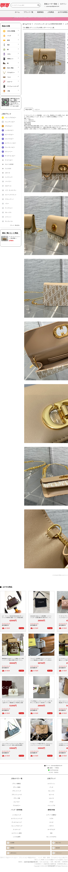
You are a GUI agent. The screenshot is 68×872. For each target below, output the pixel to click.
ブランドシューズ (17, 794)
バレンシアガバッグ (16, 826)
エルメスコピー (9, 138)
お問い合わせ (13, 852)
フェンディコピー (10, 121)
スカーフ (9, 81)
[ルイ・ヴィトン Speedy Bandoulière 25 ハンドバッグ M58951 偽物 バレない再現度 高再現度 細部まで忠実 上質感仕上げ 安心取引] (13, 602)
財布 (8, 40)
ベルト (9, 77)
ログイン (63, 4)
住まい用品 (10, 68)
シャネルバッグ (16, 815)
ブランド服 (17, 798)
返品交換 (58, 847)
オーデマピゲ (51, 829)
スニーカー (17, 802)
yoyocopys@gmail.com (52, 6)
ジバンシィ (8, 217)
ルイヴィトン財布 (17, 833)
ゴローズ (7, 172)
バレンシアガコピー (10, 117)
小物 (8, 91)
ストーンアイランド (10, 194)
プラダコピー (8, 126)
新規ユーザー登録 (50, 4)
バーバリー (8, 181)
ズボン (9, 54)
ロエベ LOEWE (9, 164)
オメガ (51, 822)
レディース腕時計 (51, 815)
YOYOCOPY (51, 866)
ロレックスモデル (51, 836)
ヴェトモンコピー (10, 147)
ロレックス (8, 212)
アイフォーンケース (12, 86)
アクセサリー (11, 72)
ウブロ (51, 818)
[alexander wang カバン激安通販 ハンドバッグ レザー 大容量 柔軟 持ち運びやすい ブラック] (41, 602)
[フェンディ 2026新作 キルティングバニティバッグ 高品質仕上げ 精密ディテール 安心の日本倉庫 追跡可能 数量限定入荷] (41, 645)
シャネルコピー (9, 130)
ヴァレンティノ (9, 199)
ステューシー (8, 151)
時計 (8, 45)
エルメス (51, 798)
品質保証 (12, 847)
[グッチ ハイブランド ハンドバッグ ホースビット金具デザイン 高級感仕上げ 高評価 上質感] (13, 687)
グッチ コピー (9, 160)
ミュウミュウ (8, 177)
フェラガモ (8, 168)
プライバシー (59, 852)
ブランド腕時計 (16, 783)
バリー (7, 203)
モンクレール (9, 221)
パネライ (51, 826)
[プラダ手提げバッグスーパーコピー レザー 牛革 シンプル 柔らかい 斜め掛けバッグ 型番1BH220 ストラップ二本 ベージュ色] (41, 687)
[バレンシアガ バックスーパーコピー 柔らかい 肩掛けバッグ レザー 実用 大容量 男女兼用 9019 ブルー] (13, 730)
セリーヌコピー (9, 134)
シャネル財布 (16, 836)
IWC (51, 833)
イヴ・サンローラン (10, 190)
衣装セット (10, 58)
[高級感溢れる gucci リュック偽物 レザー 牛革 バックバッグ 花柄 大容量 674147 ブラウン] (13, 645)
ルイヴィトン (51, 783)
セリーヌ (51, 794)
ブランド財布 (16, 787)
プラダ (51, 802)
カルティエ (8, 186)
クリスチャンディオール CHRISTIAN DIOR (48, 24)
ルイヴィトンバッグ (16, 818)
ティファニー (9, 208)
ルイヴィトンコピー (10, 143)
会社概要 (12, 842)
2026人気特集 (11, 31)
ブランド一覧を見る (14, 225)
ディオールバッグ (17, 822)
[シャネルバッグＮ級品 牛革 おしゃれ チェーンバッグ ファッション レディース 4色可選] (41, 730)
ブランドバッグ (16, 791)
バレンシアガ (51, 805)
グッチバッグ (16, 829)
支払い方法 (58, 842)
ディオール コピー (10, 155)
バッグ (9, 35)
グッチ (51, 787)
